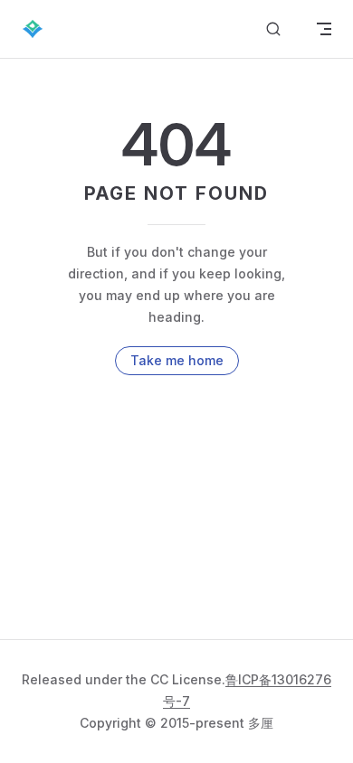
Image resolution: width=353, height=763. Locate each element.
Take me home (177, 360)
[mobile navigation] (324, 29)
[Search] (273, 29)
